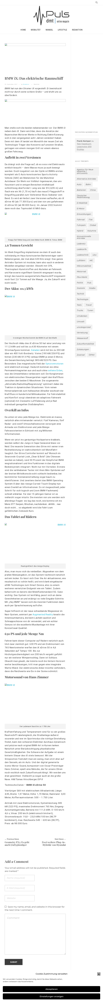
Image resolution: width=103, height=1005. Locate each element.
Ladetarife (82, 249)
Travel (89, 305)
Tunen (90, 310)
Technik (80, 294)
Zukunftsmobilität (85, 344)
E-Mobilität (82, 203)
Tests (79, 305)
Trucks (80, 310)
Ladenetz (81, 243)
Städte (92, 288)
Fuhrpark (81, 225)
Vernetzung (82, 332)
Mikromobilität (84, 266)
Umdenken (82, 316)
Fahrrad (80, 219)
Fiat (91, 219)
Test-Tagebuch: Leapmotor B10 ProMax (84, 147)
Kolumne (91, 231)
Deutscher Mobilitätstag (83, 196)
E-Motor (80, 208)
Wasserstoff (82, 338)
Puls (89, 282)
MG (91, 260)
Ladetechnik (82, 255)
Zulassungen (83, 349)
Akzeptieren (51, 989)
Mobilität (36, 84)
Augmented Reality (43, 614)
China (93, 190)
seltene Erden (55, 370)
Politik (80, 282)
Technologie (82, 299)
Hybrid (80, 231)
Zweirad (80, 355)
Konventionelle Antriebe (84, 237)
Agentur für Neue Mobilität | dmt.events (85, 171)
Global (93, 225)
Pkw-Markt (82, 277)
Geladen (35, 350)
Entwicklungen (84, 214)
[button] (99, 974)
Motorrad (81, 271)
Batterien (81, 190)
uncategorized (84, 327)
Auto (79, 184)
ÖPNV (92, 355)
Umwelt (80, 321)
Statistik (81, 288)
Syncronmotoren (54, 363)
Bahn (88, 184)
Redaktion (26, 84)
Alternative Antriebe (86, 179)
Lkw (94, 255)
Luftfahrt (81, 260)
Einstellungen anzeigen (51, 996)
